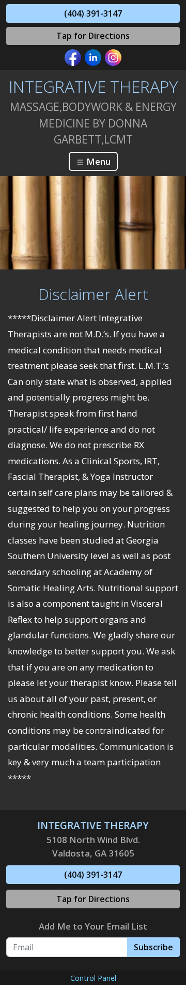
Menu (97, 161)
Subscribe (153, 947)
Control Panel (93, 978)
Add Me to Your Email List (93, 926)
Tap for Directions (93, 35)
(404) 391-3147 (93, 13)
